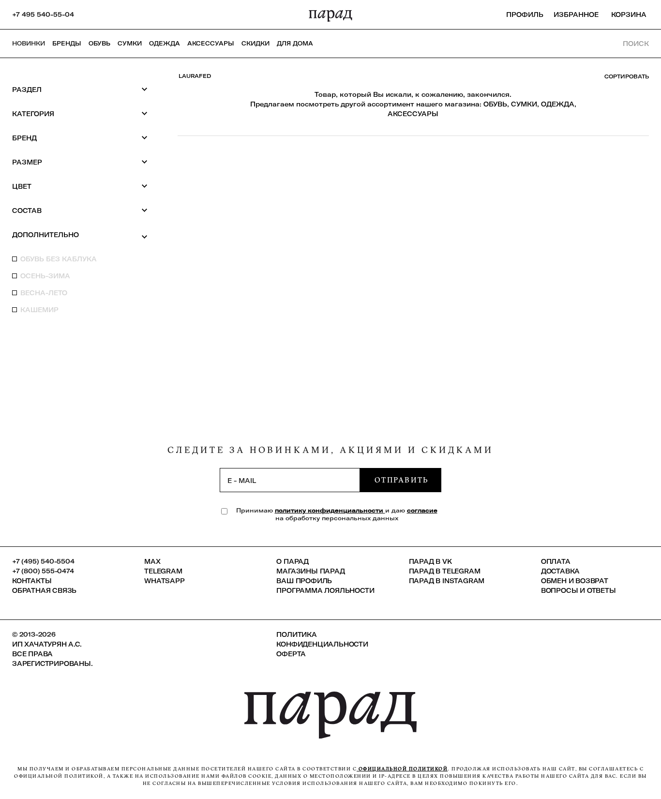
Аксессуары (210, 43)
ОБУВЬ (495, 104)
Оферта (291, 654)
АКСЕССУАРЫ (413, 114)
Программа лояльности (325, 590)
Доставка (560, 571)
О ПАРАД (292, 561)
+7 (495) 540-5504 (43, 561)
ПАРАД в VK (430, 561)
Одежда (164, 43)
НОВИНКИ (28, 43)
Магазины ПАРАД (310, 571)
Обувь (99, 43)
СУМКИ (524, 104)
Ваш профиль (304, 581)
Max (152, 561)
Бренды (66, 43)
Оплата (556, 561)
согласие (422, 510)
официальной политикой (402, 769)
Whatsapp (164, 581)
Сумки (130, 43)
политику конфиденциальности (330, 510)
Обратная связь (44, 590)
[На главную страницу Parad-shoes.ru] (330, 14)
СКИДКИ (255, 43)
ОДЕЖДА (557, 104)
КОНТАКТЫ (31, 581)
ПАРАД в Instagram (447, 581)
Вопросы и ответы (578, 590)
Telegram (163, 571)
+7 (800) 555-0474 (43, 571)
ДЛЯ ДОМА (295, 43)
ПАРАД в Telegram (445, 571)
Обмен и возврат (574, 581)
